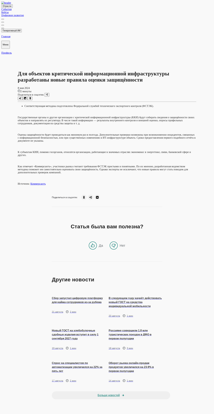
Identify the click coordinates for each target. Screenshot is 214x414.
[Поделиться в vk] (25, 98)
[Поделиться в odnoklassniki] (30, 98)
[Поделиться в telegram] (20, 98)
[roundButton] (84, 197)
